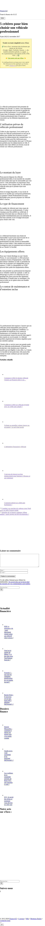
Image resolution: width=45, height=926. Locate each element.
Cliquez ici (12, 65)
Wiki (27, 919)
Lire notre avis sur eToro (16, 58)
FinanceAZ (4, 11)
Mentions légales (35, 919)
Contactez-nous (5, 921)
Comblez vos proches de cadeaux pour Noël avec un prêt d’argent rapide (15, 509)
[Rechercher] (1, 590)
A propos (21, 919)
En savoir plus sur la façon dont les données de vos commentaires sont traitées (15, 583)
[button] (1, 923)
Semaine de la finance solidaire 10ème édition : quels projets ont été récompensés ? (14, 513)
